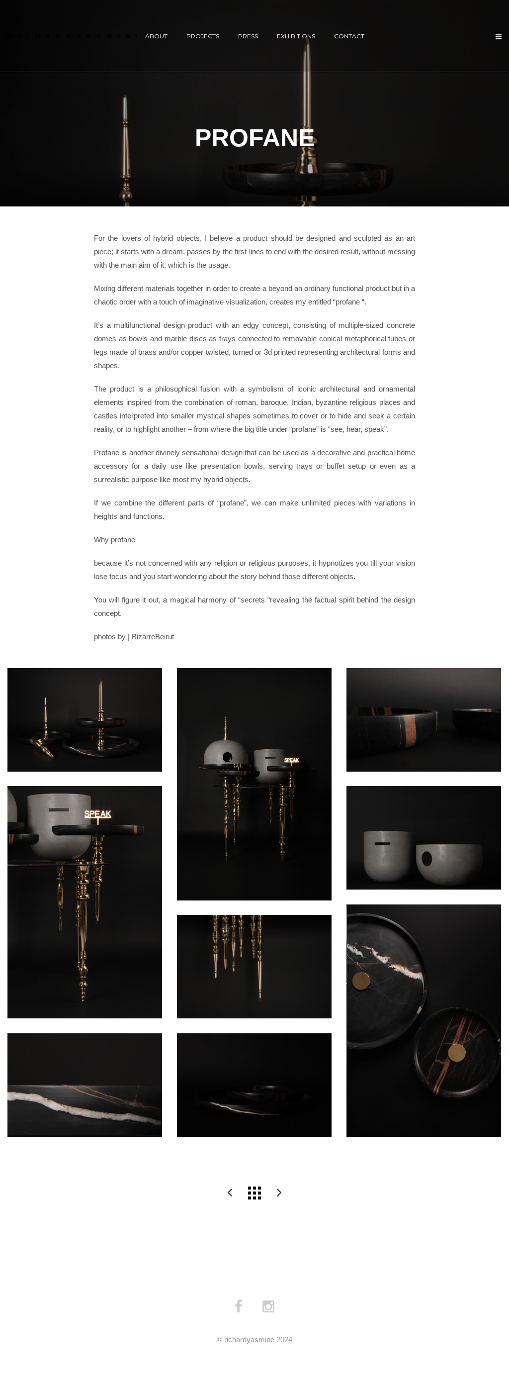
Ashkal (279, 1193)
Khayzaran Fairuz (229, 1193)
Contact (349, 36)
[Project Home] (254, 1193)
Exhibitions (296, 36)
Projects (202, 36)
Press (248, 36)
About (156, 36)
